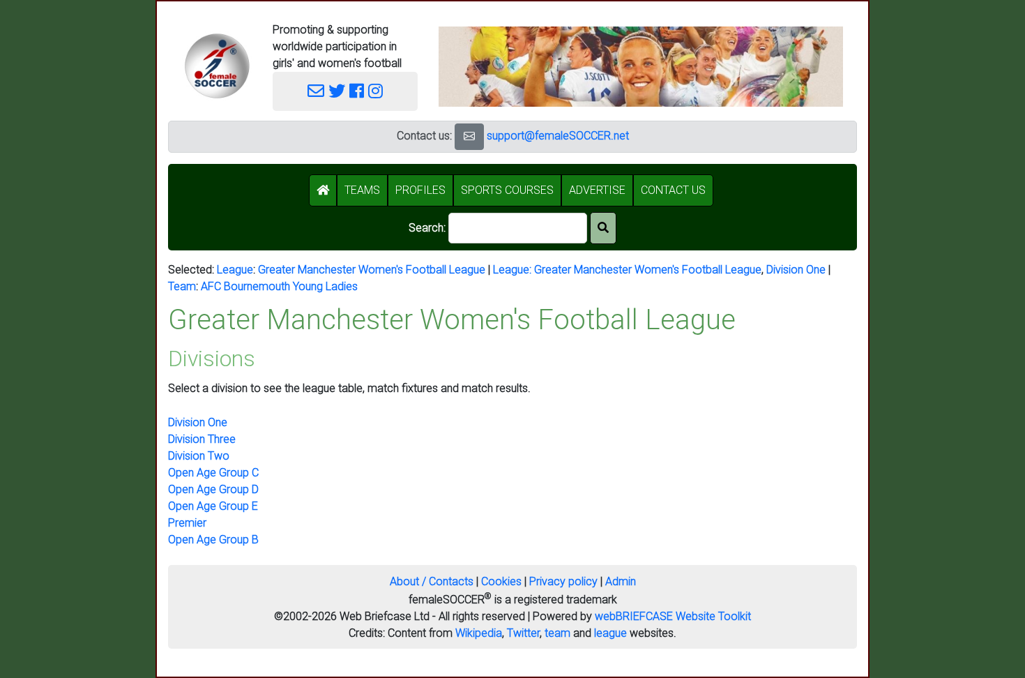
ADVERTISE (597, 190)
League (235, 269)
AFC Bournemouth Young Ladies (279, 286)
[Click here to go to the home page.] (217, 66)
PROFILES (420, 190)
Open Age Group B (213, 539)
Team (182, 286)
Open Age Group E (213, 506)
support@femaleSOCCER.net (558, 135)
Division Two (198, 455)
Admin (620, 581)
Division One (796, 269)
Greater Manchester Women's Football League (371, 269)
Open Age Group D (213, 489)
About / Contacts (431, 581)
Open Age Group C (213, 472)
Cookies (501, 581)
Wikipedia (478, 633)
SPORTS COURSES (507, 190)
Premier (187, 522)
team (557, 633)
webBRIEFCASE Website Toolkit (673, 616)
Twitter (523, 633)
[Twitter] (336, 91)
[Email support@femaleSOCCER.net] (316, 91)
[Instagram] (375, 91)
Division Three (202, 439)
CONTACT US (673, 190)
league (610, 633)
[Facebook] (356, 91)
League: (513, 269)
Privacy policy (563, 581)
